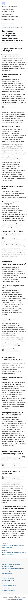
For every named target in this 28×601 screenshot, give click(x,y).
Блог (2, 562)
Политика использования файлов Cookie (12, 568)
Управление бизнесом (7, 9)
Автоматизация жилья (7, 19)
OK (21, 599)
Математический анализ (8, 590)
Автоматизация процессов (9, 7)
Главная (3, 23)
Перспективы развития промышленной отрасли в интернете (13, 552)
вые (23, 367)
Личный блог (10, 23)
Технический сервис (7, 14)
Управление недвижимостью (9, 16)
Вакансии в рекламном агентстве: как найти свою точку (12, 545)
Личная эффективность (8, 12)
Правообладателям (6, 573)
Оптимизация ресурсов (7, 592)
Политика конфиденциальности (10, 571)
